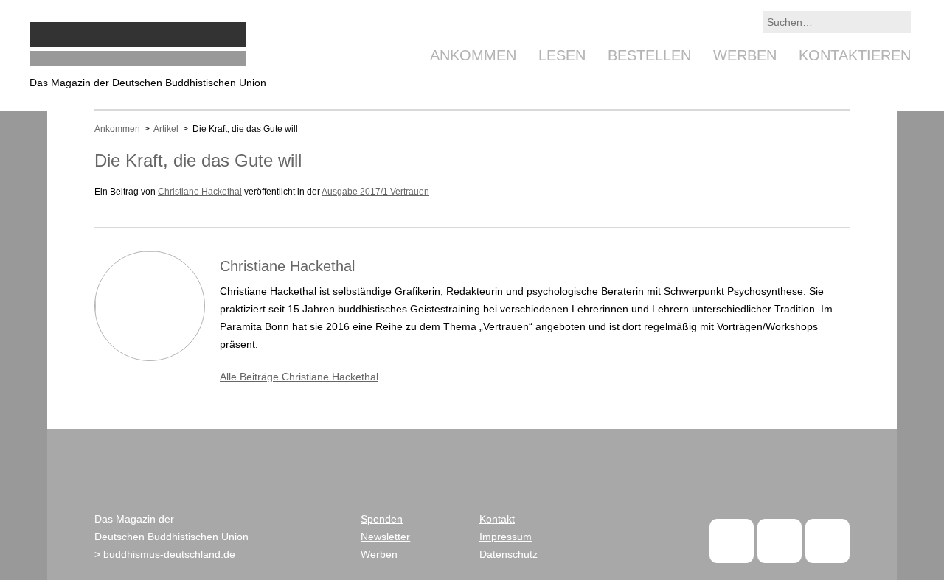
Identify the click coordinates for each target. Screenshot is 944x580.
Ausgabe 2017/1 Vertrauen (375, 191)
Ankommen (473, 55)
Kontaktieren (855, 55)
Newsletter (385, 536)
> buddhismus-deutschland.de (164, 554)
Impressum (505, 536)
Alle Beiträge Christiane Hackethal (299, 376)
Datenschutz (508, 554)
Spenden (382, 519)
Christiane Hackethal (200, 191)
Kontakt (497, 519)
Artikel (165, 129)
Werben (745, 55)
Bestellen (649, 55)
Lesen (562, 55)
